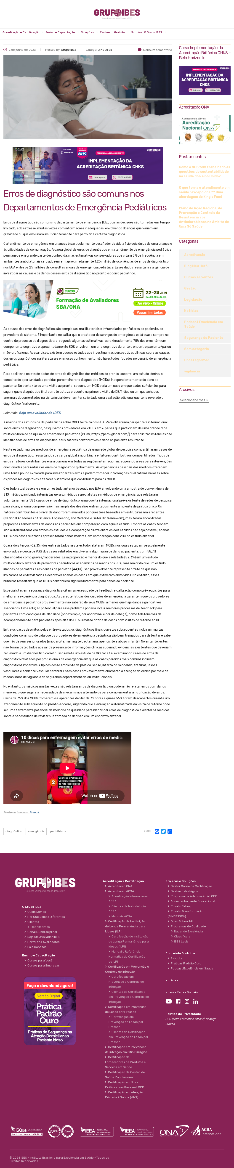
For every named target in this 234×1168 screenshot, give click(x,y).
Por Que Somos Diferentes (45, 916)
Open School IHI (181, 921)
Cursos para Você (39, 960)
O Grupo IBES (153, 32)
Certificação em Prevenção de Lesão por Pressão (126, 1022)
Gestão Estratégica (183, 891)
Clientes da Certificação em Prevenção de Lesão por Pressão (128, 1037)
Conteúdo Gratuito (112, 32)
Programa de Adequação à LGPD (193, 896)
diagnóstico (13, 831)
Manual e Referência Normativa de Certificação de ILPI (127, 956)
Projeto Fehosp (180, 906)
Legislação (193, 300)
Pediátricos (58, 831)
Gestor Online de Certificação (190, 886)
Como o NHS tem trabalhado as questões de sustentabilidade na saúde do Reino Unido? (204, 171)
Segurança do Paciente (203, 338)
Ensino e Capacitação (60, 32)
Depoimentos (39, 927)
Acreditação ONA (119, 886)
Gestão (190, 288)
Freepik (34, 812)
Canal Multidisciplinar (41, 932)
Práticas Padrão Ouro (185, 963)
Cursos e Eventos (198, 277)
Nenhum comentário (157, 50)
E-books (176, 958)
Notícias (136, 32)
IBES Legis (181, 941)
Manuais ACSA (121, 916)
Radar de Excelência (188, 931)
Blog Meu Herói (196, 266)
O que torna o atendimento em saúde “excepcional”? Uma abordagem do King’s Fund (204, 192)
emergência (36, 831)
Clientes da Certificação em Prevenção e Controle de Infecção (129, 996)
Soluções (87, 32)
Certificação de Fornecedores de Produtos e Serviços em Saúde (125, 1062)
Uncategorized (196, 360)
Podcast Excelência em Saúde (203, 324)
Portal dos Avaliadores (43, 942)
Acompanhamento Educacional (192, 901)
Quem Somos (36, 911)
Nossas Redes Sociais (181, 992)
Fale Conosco (36, 947)
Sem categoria (196, 349)
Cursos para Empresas (43, 965)
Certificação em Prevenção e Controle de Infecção (126, 981)
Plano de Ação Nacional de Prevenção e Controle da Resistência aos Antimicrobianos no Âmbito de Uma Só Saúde (204, 217)
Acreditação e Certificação (21, 32)
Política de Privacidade (183, 1014)
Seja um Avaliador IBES (43, 937)
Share (147, 831)
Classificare (182, 936)
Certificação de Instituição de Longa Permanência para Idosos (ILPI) (129, 941)
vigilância (192, 371)
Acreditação (194, 255)
